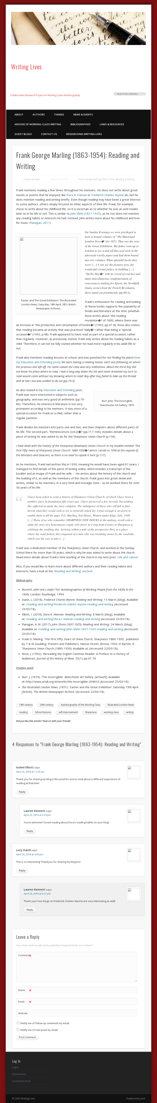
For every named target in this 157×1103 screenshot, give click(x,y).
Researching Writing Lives (84, 134)
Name (24, 991)
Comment (24, 956)
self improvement (68, 712)
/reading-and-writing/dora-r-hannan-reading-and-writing (63, 619)
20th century (46, 704)
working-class (111, 712)
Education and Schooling (59, 390)
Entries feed (19, 1074)
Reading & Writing (125, 179)
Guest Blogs (23, 134)
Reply (22, 791)
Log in (15, 1067)
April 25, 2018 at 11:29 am (30, 771)
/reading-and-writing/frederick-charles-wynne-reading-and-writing (69, 604)
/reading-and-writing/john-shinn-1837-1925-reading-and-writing (80, 629)
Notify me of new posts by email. (39, 1030)
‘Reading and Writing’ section (73, 571)
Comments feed (21, 1081)
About (19, 114)
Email (24, 1002)
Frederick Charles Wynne (108, 195)
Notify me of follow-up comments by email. (45, 1023)
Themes (59, 114)
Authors (39, 114)
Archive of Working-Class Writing (38, 124)
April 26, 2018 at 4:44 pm (29, 854)
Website (23, 1013)
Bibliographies (80, 124)
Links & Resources (112, 124)
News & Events (83, 114)
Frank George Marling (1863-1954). (96, 179)
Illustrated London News (121, 704)
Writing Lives (26, 66)
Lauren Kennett (32, 179)
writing (129, 712)
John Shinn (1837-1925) (85, 213)
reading (23, 712)
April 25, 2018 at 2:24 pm (37, 815)
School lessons (43, 712)
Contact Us (49, 134)
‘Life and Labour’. (128, 557)
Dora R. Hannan (76, 195)
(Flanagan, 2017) (40, 223)
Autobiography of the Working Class (80, 704)
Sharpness (90, 712)
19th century (26, 704)
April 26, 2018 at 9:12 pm (37, 893)
